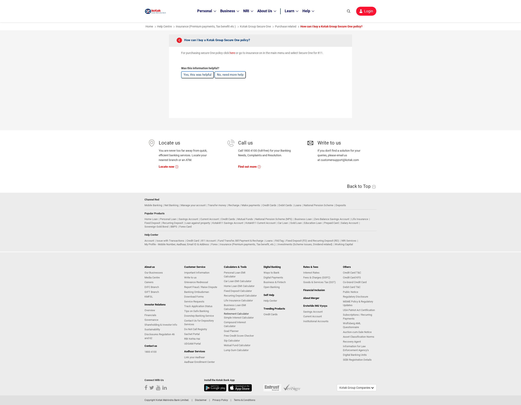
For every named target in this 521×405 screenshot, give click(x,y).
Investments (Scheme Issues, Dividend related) (305, 244)
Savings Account (188, 219)
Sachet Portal (192, 334)
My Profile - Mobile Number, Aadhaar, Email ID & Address (176, 244)
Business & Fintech (275, 282)
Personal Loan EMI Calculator (234, 274)
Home (149, 26)
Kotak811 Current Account (260, 222)
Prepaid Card (331, 222)
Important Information (196, 272)
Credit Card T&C (352, 272)
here (232, 53)
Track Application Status (198, 306)
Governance (151, 319)
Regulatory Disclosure (355, 296)
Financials (150, 315)
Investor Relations (155, 304)
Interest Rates (311, 272)
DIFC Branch (151, 287)
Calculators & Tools (235, 266)
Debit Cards (285, 205)
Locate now (167, 167)
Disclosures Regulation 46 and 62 (159, 336)
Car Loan (283, 222)
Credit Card (192, 240)
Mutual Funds (245, 219)
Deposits (341, 205)
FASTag (279, 240)
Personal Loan (168, 219)
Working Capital (344, 244)
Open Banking (272, 287)
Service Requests (194, 301)
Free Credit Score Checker (239, 335)
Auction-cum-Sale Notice (357, 332)
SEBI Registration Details (357, 359)
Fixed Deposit (152, 222)
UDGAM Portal (192, 343)
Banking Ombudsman (196, 291)
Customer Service (194, 266)
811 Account (208, 240)
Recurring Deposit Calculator (240, 295)
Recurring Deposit (172, 222)
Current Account (209, 219)
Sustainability (152, 329)
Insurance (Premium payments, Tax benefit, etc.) (248, 244)
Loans (297, 205)
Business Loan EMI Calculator (235, 307)
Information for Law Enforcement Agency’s (356, 348)
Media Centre (152, 277)
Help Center (270, 300)
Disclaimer (201, 400)
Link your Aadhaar (194, 357)
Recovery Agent (352, 341)
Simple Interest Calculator (239, 317)
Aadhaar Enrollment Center (199, 361)
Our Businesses (153, 272)
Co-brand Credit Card (355, 282)
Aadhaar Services (194, 351)
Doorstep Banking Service (199, 315)
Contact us (150, 345)
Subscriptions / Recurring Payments (357, 316)
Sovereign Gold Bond (156, 226)
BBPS (174, 226)
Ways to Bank (271, 272)
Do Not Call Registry (195, 329)
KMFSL (148, 296)
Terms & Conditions (244, 400)
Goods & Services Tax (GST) (319, 282)
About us (149, 266)
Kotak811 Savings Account (227, 222)
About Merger (311, 298)
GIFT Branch (151, 291)
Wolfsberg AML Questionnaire (352, 325)
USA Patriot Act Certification (359, 310)
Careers (148, 282)
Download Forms (194, 296)
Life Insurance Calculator (238, 300)
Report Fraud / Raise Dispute (200, 287)
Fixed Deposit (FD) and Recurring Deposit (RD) (312, 240)
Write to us (190, 277)
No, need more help (230, 75)
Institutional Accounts (315, 321)
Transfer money (217, 205)
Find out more (247, 167)
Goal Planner (231, 331)
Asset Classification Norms (358, 336)
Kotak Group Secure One (255, 26)
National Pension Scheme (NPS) (273, 219)
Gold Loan (296, 222)
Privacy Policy (220, 400)
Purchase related (285, 26)
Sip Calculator (232, 340)
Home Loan (151, 219)
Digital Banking (272, 266)
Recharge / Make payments (244, 205)
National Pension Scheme (318, 205)
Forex (214, 244)
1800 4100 (150, 351)
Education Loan (313, 222)
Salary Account (349, 222)
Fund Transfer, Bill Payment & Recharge (240, 240)
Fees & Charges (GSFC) (316, 277)
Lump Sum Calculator (236, 350)
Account (149, 240)
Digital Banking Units (355, 354)
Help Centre (164, 26)
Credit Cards (269, 205)
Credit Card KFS (352, 277)
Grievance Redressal (196, 282)
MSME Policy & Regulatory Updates (358, 303)
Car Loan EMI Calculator (237, 281)
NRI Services (348, 240)
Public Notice (350, 291)
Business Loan (303, 219)
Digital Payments (273, 277)
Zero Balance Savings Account (331, 219)
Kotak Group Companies (355, 387)
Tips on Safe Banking (196, 311)
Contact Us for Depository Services (199, 322)
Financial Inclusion (314, 290)
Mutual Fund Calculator (237, 345)
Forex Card (185, 226)
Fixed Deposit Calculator (238, 290)
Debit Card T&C (351, 287)
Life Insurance (359, 219)
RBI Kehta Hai (192, 338)
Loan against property (197, 222)
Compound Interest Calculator (235, 324)
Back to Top (359, 186)
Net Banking (171, 205)
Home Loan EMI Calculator (239, 286)
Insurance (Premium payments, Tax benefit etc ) (206, 26)
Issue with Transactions (170, 240)
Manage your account (193, 205)
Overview (149, 310)
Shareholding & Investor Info (160, 324)
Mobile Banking (153, 205)
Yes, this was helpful (197, 75)
